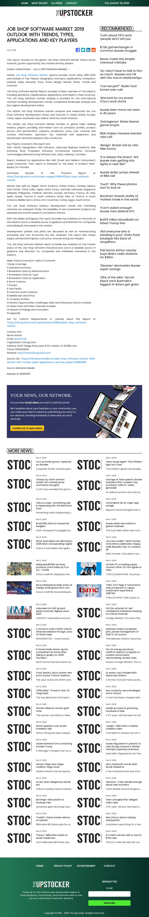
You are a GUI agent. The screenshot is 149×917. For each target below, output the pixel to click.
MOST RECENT (40, 3)
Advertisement (86, 866)
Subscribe (109, 903)
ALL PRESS (56, 3)
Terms (39, 866)
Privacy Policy (63, 866)
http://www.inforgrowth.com (33, 353)
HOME (24, 3)
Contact (109, 866)
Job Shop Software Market (32, 75)
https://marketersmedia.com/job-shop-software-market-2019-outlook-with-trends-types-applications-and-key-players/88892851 (51, 360)
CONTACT (71, 3)
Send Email (20, 339)
